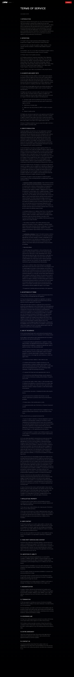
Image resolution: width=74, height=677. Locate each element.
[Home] (5, 2)
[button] (12, 2)
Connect (68, 2)
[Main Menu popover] (12, 2)
